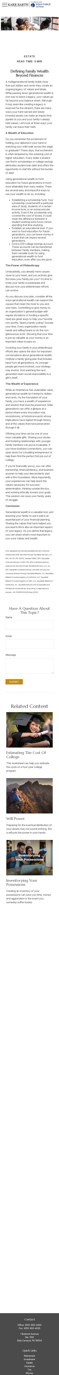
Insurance (30, 1366)
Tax (29, 1369)
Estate (29, 1362)
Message (11, 654)
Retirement (29, 1355)
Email (8, 636)
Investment (29, 1359)
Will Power (15, 818)
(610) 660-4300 (33, 1325)
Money (29, 1373)
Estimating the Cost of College (26, 754)
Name (9, 617)
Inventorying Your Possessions (21, 882)
